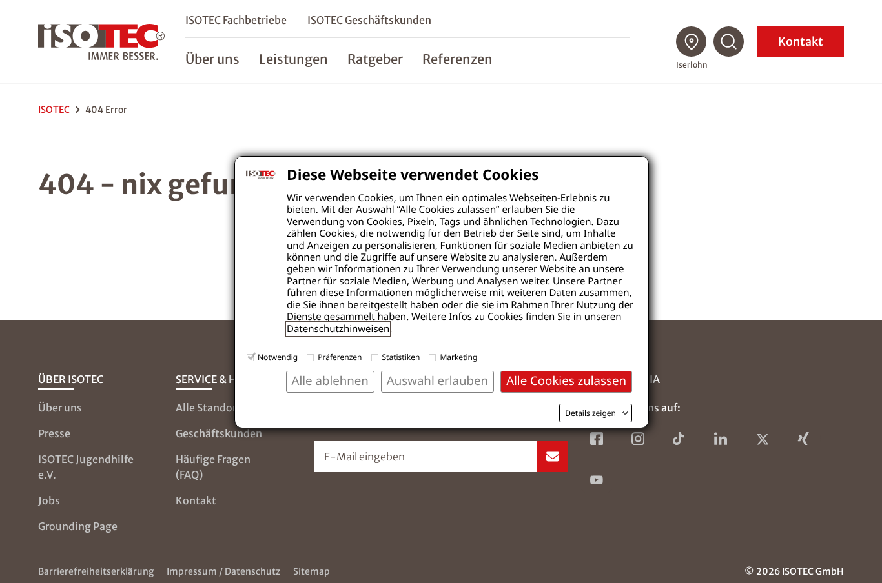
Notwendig (278, 356)
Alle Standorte (211, 407)
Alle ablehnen (330, 381)
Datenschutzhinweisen (338, 328)
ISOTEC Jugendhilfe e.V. (86, 467)
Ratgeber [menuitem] (375, 59)
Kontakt (800, 41)
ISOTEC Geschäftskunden (369, 20)
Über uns (60, 407)
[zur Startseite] (101, 42)
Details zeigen (590, 413)
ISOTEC (54, 109)
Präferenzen (340, 356)
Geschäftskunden (219, 433)
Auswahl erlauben (437, 381)
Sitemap (311, 571)
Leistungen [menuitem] (293, 59)
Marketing (458, 356)
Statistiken (401, 356)
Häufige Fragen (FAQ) (213, 467)
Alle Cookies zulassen (566, 381)
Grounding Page (78, 526)
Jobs (49, 500)
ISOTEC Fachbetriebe (236, 20)
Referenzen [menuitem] (457, 59)
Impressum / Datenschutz (223, 571)
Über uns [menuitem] (212, 59)
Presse (54, 433)
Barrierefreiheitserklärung (96, 571)
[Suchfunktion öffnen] (728, 41)
